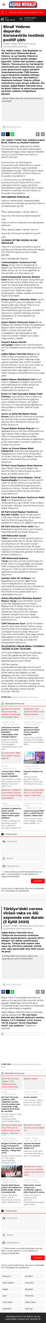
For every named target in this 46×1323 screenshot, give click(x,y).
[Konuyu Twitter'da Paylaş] (8, 134)
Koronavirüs (33, 697)
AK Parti (14, 697)
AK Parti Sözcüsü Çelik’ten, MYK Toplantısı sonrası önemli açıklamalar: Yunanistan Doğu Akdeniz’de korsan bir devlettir (10, 1104)
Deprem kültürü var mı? (33, 772)
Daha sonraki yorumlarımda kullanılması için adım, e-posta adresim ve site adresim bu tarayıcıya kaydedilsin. (21, 874)
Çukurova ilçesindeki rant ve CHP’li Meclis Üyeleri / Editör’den (34, 813)
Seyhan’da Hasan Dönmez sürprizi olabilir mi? (32, 1145)
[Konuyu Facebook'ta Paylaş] (3, 134)
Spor (41, 722)
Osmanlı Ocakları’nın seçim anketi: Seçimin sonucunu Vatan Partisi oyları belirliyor (11, 813)
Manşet (14, 44)
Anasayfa (6, 44)
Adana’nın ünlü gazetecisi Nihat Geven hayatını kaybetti (31, 731)
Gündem (5, 722)
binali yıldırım (23, 697)
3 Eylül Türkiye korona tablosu (22, 1064)
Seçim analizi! (30, 1097)
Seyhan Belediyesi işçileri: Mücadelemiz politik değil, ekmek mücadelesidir (11, 1188)
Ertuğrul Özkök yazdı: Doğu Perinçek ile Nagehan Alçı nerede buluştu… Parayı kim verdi (11, 1148)
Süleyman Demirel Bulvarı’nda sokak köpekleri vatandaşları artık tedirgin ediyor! (10, 732)
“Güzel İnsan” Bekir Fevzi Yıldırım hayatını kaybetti (10, 773)
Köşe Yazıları (37, 803)
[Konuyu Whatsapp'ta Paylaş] (12, 134)
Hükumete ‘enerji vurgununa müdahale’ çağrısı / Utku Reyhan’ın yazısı (34, 1188)
